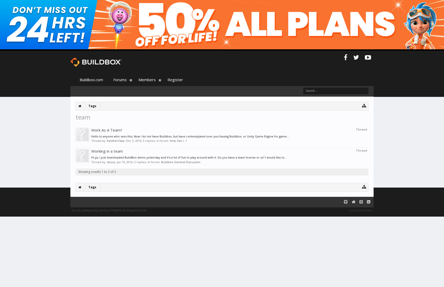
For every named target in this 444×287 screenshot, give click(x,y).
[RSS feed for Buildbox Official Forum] (368, 202)
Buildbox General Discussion (180, 162)
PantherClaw (115, 141)
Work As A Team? (106, 130)
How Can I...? (178, 141)
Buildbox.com (91, 79)
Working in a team (107, 151)
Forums (120, 79)
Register (175, 79)
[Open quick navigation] (364, 105)
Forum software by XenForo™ (109, 210)
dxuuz (111, 162)
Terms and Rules (360, 210)
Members (147, 79)
